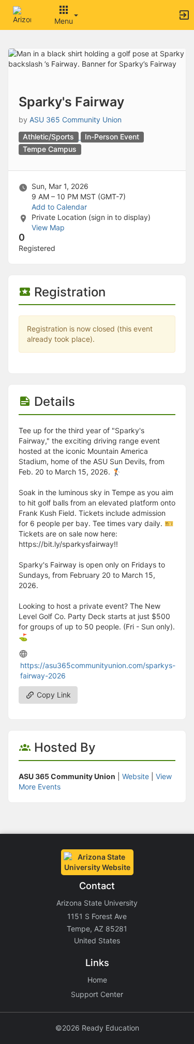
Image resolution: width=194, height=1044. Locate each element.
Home (97, 979)
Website (135, 776)
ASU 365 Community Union (75, 119)
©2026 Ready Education (97, 1027)
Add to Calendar (59, 206)
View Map (48, 227)
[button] (22, 14)
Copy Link (53, 694)
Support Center (97, 994)
